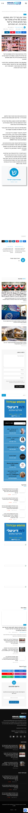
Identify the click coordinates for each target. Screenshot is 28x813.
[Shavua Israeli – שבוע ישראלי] (14, 3)
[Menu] (26, 3)
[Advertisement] (14, 87)
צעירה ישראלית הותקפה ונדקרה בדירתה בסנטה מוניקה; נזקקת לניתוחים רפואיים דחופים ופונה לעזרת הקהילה (10, 507)
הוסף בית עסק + (9, 423)
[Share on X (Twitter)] (18, 32)
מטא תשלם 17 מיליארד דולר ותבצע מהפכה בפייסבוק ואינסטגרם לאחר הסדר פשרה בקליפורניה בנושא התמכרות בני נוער (14, 299)
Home (25, 11)
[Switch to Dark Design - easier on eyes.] (1, 3)
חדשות (25, 624)
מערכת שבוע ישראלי (18, 27)
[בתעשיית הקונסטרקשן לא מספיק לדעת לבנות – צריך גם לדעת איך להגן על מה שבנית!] (14, 333)
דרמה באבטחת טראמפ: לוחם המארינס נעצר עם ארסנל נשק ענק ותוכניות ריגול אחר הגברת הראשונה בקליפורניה (14, 629)
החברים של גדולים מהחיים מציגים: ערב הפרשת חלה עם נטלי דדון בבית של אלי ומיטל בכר (10, 499)
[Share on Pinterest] (12, 32)
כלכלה (25, 14)
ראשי (15, 809)
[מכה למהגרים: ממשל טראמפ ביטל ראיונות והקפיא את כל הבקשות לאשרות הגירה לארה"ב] (14, 312)
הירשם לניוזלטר (14, 702)
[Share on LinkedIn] (7, 32)
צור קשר (11, 809)
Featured (23, 236)
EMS (14, 805)
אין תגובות (10, 29)
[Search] (3, 3)
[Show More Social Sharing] (3, 32)
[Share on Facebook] (23, 32)
